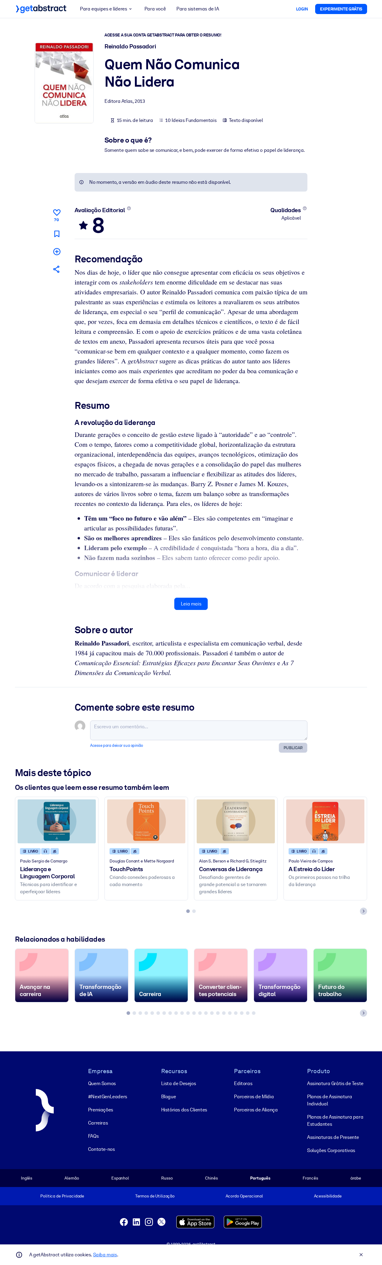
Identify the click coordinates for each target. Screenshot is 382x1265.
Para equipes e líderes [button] (103, 9)
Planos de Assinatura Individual (329, 1100)
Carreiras (98, 1123)
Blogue (168, 1096)
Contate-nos (101, 1149)
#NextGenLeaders (107, 1096)
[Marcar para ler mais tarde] (57, 233)
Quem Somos (102, 1083)
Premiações (100, 1110)
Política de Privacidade (62, 1196)
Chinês (211, 1178)
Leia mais (191, 604)
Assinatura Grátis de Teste (335, 1083)
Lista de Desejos (178, 1083)
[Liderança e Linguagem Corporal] (57, 821)
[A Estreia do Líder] (325, 821)
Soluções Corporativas (331, 1150)
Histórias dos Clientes (184, 1110)
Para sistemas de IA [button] (197, 9)
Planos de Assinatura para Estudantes (335, 1120)
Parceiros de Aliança (256, 1110)
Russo (166, 1178)
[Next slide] (363, 911)
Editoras (243, 1083)
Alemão (71, 1178)
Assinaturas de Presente (333, 1137)
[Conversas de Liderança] (236, 821)
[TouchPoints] (146, 821)
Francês (310, 1178)
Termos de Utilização (155, 1196)
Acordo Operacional (244, 1196)
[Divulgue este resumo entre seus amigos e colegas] (57, 269)
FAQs (93, 1136)
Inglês (26, 1178)
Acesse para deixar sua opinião (116, 745)
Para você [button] (155, 9)
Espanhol (120, 1178)
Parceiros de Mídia (254, 1096)
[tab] (188, 911)
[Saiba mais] (129, 208)
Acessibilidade (328, 1196)
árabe (355, 1178)
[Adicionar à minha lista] (57, 251)
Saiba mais (105, 1255)
